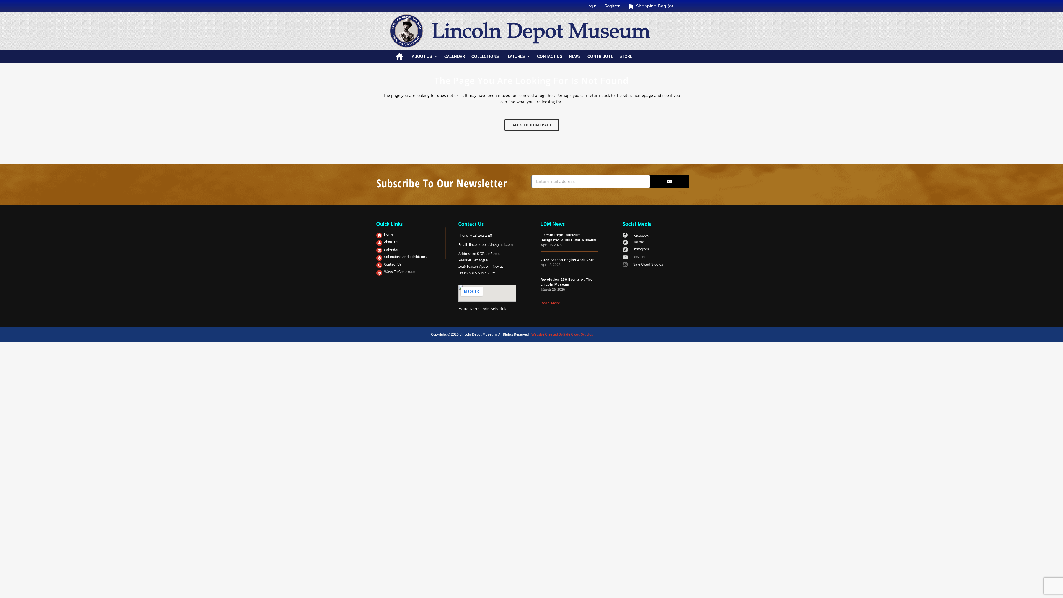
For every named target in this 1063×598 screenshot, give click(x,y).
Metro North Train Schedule (483, 309)
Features (515, 56)
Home (399, 56)
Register (612, 6)
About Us (391, 242)
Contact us (549, 56)
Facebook (641, 236)
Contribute (600, 56)
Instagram (641, 249)
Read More (550, 303)
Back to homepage (531, 124)
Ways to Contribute (399, 272)
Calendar (454, 56)
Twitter (638, 242)
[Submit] (670, 181)
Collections (485, 56)
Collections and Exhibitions (405, 257)
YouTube (640, 257)
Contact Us (392, 264)
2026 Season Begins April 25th (568, 260)
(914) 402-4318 (481, 236)
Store (626, 56)
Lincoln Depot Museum (541, 30)
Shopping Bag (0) (654, 6)
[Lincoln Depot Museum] (406, 31)
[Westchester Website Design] (625, 265)
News (575, 56)
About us (422, 56)
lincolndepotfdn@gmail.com (491, 245)
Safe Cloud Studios (648, 264)
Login (591, 6)
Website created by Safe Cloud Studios (562, 334)
